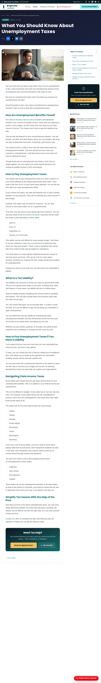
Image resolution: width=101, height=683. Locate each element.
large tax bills (46, 92)
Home (3, 15)
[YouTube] (95, 2)
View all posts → (74, 159)
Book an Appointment (23, 545)
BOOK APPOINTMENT (89, 7)
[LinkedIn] (92, 2)
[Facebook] (86, 2)
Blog (8, 15)
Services (27, 7)
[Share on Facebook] (8, 38)
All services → (74, 203)
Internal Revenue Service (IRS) (21, 120)
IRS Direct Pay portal (31, 215)
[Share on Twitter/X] (12, 38)
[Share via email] (21, 38)
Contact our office (13, 519)
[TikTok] (98, 2)
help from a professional (32, 243)
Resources (76, 2)
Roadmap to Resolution (47, 7)
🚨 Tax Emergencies (64, 7)
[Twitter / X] (89, 2)
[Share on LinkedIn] (17, 38)
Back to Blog (11, 558)
